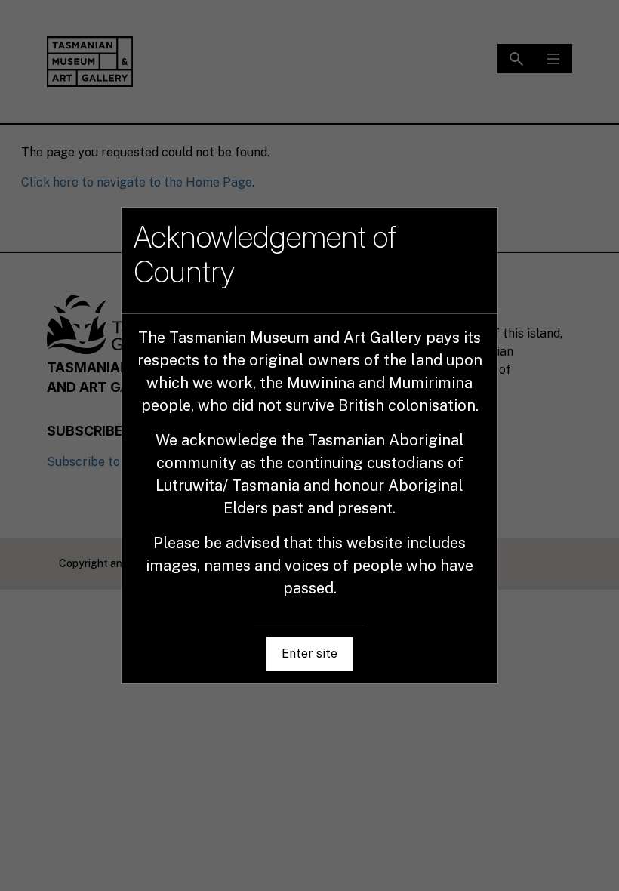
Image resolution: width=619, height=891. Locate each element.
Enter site (309, 653)
